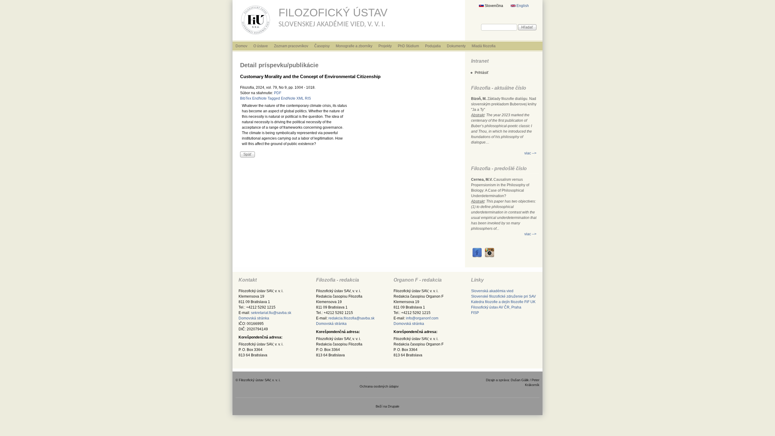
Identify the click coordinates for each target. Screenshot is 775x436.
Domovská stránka (254, 318)
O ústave (260, 46)
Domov (241, 46)
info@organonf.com (422, 318)
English (522, 6)
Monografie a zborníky (354, 46)
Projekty (385, 46)
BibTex (245, 98)
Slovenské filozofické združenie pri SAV (503, 296)
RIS (308, 98)
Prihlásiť (482, 73)
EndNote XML (292, 98)
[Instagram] (489, 256)
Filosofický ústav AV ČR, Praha (496, 307)
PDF (277, 93)
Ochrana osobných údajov (379, 386)
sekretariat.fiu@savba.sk (271, 313)
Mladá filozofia (484, 46)
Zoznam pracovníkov (291, 46)
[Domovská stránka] (255, 36)
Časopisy (322, 46)
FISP (475, 313)
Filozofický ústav (333, 12)
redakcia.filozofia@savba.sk (351, 318)
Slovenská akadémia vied (492, 291)
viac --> (530, 153)
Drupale (393, 406)
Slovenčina (493, 6)
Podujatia (433, 46)
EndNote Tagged (266, 98)
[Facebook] (477, 256)
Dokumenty (456, 46)
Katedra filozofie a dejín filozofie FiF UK (503, 302)
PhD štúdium (408, 46)
